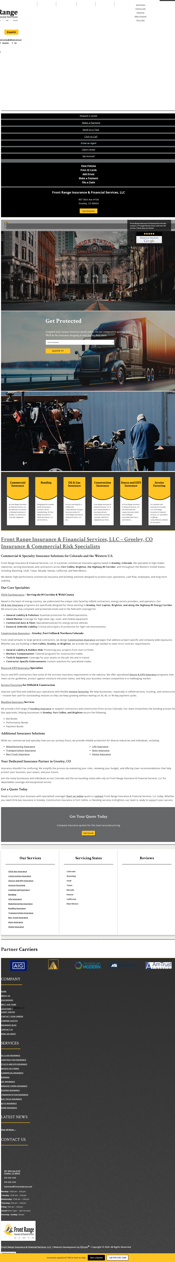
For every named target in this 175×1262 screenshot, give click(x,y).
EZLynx (84, 1246)
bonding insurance (40, 708)
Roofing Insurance (17, 908)
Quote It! (58, 351)
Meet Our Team (8, 1004)
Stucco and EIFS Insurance (20, 880)
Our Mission (7, 1000)
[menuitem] (140, 5)
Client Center (8, 1012)
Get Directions (88, 211)
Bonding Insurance (12, 702)
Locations (6, 1009)
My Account (170, 4)
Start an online (75, 796)
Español (11, 32)
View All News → (8, 1129)
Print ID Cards (141, 9)
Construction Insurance (15, 633)
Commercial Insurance (19, 890)
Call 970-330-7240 (117, 1257)
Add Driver (141, 13)
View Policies (140, 5)
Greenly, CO (19, 1007)
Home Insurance (101, 754)
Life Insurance (100, 746)
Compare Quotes (6, 41)
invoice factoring (79, 691)
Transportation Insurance (21, 750)
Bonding (12, 894)
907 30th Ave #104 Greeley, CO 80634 (12, 1172)
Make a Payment (66, 4)
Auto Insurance (101, 750)
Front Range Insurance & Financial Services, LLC (26, 1246)
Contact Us (18, 41)
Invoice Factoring (11, 685)
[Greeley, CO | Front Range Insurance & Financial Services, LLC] (18, 1231)
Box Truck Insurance (18, 754)
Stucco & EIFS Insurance (15, 668)
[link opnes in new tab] (149, 238)
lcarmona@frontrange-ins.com (18, 1186)
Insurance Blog (8, 1025)
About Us (5, 996)
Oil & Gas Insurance (12, 595)
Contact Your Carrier (12, 1016)
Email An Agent (86, 4)
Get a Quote (96, 1257)
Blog (12, 40)
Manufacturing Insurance (20, 746)
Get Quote (88, 833)
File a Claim (140, 20)
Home (3, 991)
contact (98, 796)
